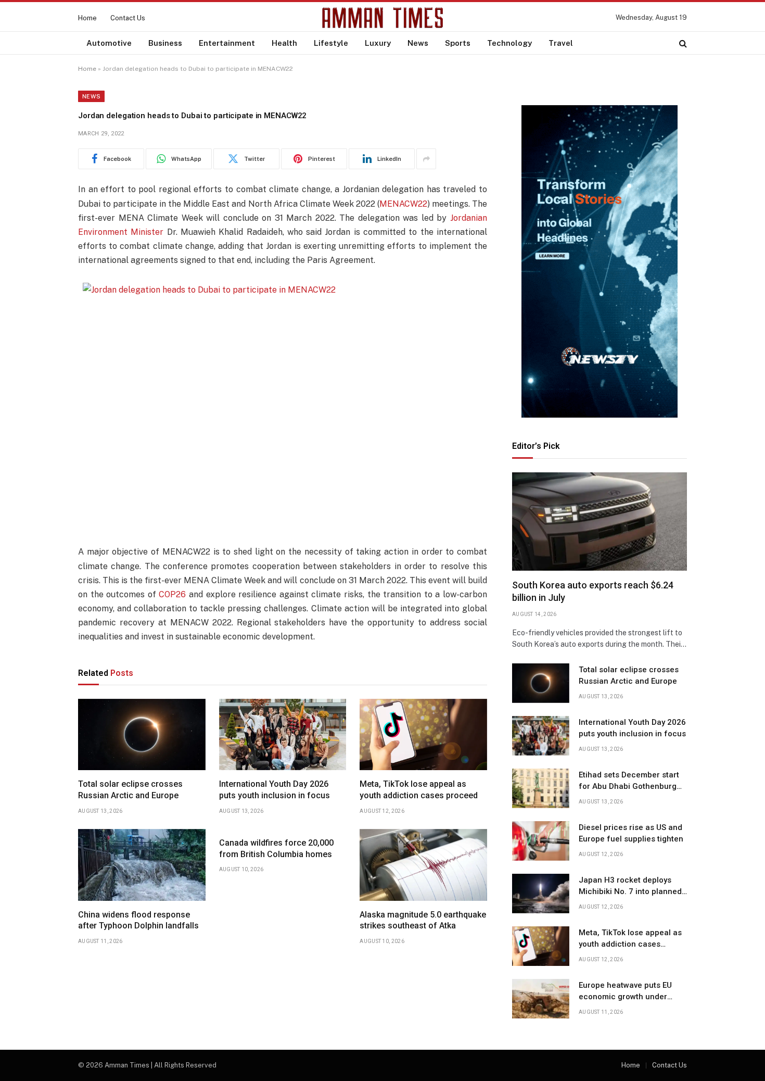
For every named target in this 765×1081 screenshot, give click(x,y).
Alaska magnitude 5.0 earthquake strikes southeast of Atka (423, 920)
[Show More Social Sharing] (426, 158)
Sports (457, 43)
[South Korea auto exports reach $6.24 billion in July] (599, 521)
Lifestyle (331, 43)
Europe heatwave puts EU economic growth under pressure (625, 991)
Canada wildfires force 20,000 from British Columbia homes (276, 848)
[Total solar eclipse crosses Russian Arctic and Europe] (142, 735)
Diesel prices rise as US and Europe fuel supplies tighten (631, 833)
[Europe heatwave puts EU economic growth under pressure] (540, 999)
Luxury (378, 43)
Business (165, 43)
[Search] (682, 43)
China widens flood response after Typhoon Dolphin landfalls (138, 920)
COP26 (172, 594)
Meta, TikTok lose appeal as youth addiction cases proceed (419, 789)
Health (284, 43)
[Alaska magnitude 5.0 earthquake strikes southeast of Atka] (423, 865)
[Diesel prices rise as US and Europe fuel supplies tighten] (540, 841)
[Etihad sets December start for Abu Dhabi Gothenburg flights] (540, 788)
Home (87, 18)
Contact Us (127, 18)
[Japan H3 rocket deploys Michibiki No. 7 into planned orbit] (540, 893)
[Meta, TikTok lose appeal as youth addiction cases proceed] (423, 735)
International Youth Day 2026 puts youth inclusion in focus (274, 789)
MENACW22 (403, 204)
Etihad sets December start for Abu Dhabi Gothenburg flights (629, 781)
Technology (509, 43)
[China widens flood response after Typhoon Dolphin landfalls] (142, 865)
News (417, 43)
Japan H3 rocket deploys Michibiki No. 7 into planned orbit (630, 886)
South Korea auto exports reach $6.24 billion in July (592, 591)
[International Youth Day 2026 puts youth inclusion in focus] (283, 735)
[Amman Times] (382, 17)
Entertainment (227, 43)
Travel (561, 43)
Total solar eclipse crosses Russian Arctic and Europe (130, 789)
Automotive (109, 43)
